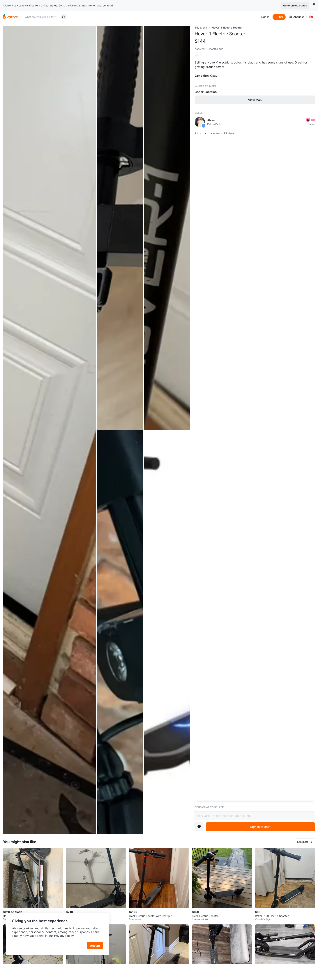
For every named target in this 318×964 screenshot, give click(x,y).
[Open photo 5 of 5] (167, 632)
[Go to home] (10, 17)
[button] (305, 842)
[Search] (63, 17)
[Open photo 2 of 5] (120, 228)
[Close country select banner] (314, 4)
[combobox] (42, 17)
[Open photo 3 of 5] (167, 228)
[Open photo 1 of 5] (49, 430)
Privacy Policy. (64, 936)
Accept (95, 945)
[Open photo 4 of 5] (120, 632)
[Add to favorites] (199, 826)
